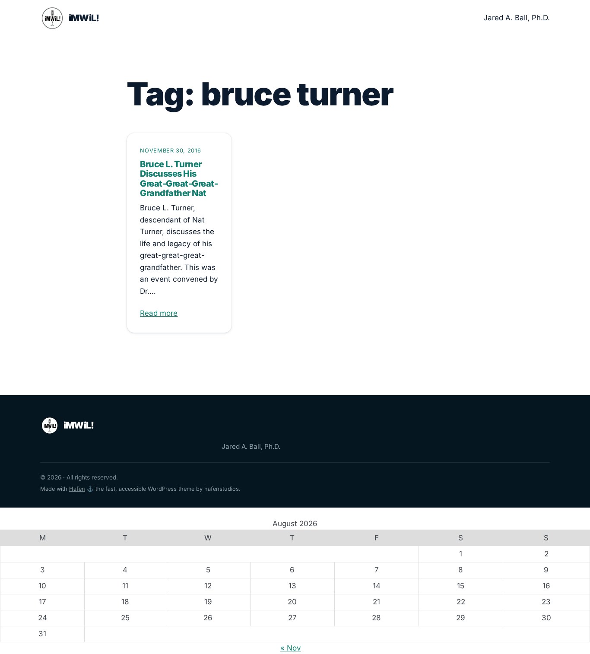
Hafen (77, 489)
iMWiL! (84, 18)
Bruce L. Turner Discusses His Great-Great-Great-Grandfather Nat (179, 178)
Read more (159, 313)
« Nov (290, 648)
